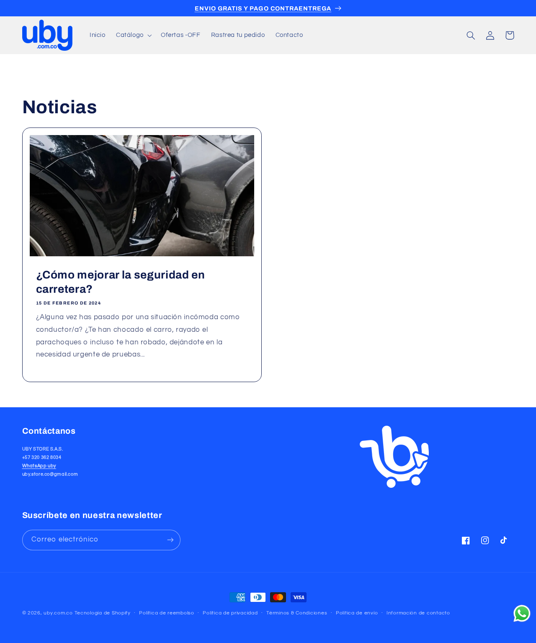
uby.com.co (58, 613)
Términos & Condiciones (296, 613)
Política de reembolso (166, 613)
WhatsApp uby (39, 465)
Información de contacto (418, 613)
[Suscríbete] (170, 539)
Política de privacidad (230, 613)
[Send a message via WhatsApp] (522, 613)
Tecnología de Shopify (103, 613)
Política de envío (357, 613)
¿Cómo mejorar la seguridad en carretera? (120, 282)
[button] (133, 35)
